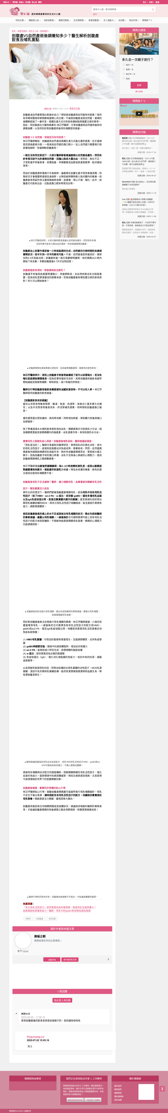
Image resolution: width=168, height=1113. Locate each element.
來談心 (21, 2)
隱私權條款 (119, 1096)
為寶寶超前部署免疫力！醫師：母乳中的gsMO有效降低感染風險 (57, 910)
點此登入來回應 (62, 1000)
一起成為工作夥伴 (92, 1100)
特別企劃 (20, 20)
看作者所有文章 (70, 959)
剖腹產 (40, 918)
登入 (144, 2)
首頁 (5, 2)
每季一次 (129, 69)
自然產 (53, 918)
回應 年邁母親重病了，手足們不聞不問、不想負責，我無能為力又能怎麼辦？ (139, 229)
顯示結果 (139, 91)
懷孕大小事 (33, 31)
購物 (40, 2)
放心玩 (34, 2)
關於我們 (118, 1085)
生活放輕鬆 (79, 20)
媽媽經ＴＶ (147, 20)
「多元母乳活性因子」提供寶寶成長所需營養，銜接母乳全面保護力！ (59, 907)
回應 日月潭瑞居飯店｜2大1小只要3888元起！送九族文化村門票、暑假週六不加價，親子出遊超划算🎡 (139, 167)
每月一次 (129, 64)
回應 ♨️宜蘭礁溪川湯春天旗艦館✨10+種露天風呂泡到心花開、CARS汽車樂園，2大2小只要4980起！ (139, 208)
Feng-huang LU (35, 1036)
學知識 (15, 2)
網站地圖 (118, 1099)
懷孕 (29, 918)
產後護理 (44, 31)
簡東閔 (125, 138)
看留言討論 (74, 108)
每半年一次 (130, 74)
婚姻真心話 (34, 20)
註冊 (151, 2)
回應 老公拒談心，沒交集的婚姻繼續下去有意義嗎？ (139, 187)
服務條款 (118, 1092)
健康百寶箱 (64, 20)
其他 (128, 78)
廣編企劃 (48, 108)
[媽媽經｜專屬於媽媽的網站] (37, 11)
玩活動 (27, 2)
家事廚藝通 (93, 20)
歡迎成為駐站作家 (75, 1100)
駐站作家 (133, 20)
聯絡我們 (118, 1089)
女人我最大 (108, 20)
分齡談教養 (49, 20)
